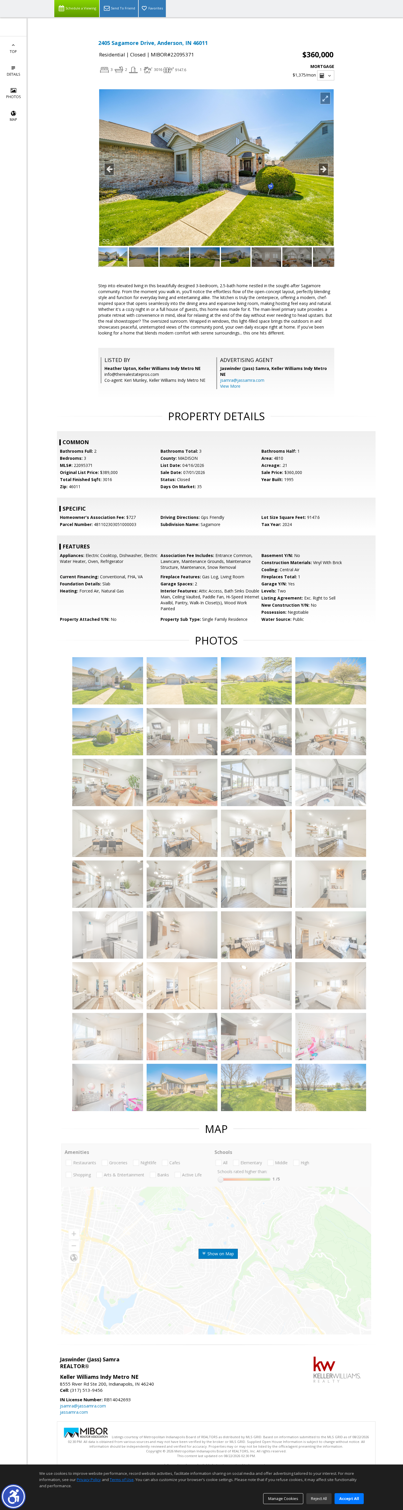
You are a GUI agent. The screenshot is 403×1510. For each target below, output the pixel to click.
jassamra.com (74, 1412)
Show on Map (220, 1253)
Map (13, 119)
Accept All (349, 1498)
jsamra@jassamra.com (242, 380)
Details (13, 74)
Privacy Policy (89, 1479)
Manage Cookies (283, 1498)
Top (13, 51)
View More (230, 386)
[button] (13, 1496)
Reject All (319, 1498)
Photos (13, 96)
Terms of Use (122, 1479)
